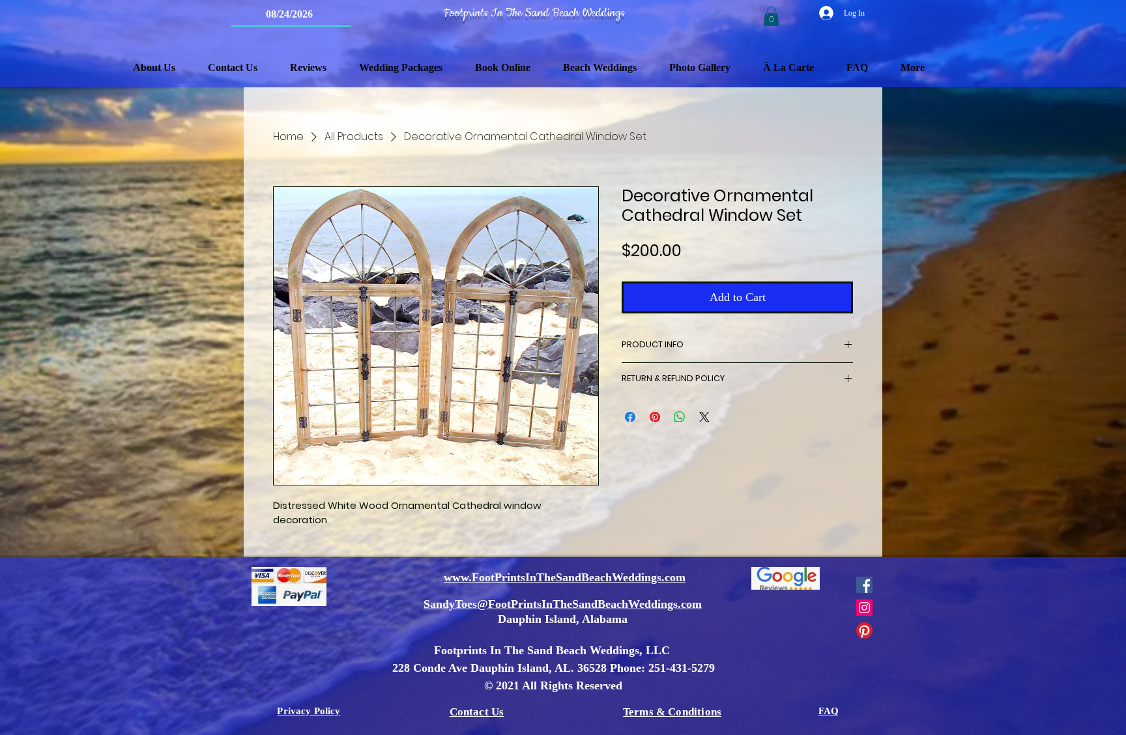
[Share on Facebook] (630, 417)
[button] (771, 16)
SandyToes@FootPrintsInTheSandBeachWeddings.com (563, 604)
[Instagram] (864, 607)
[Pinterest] (864, 630)
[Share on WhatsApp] (679, 417)
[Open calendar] (333, 14)
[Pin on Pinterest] (655, 417)
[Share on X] (704, 417)
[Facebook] (864, 585)
